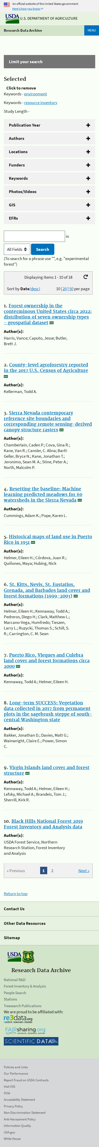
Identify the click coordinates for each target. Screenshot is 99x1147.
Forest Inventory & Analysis (25, 986)
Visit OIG (9, 1086)
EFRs (13, 218)
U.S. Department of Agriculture (48, 18)
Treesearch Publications (22, 1005)
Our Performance (16, 1073)
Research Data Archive (23, 30)
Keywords (18, 178)
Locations (18, 151)
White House (12, 1139)
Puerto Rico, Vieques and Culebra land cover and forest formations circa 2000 (47, 661)
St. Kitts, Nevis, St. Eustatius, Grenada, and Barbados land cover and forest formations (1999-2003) (47, 590)
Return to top (15, 893)
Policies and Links (16, 1067)
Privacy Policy (13, 1106)
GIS (12, 205)
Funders (17, 165)
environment (35, 94)
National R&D (14, 979)
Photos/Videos (23, 191)
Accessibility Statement (19, 1099)
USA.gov (9, 1132)
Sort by (23, 288)
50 (71, 288)
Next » (83, 870)
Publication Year (24, 125)
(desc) (34, 288)
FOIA (7, 1093)
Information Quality (17, 1125)
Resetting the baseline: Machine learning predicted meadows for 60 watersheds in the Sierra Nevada (43, 494)
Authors (16, 138)
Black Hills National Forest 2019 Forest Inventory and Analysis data (43, 824)
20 (65, 288)
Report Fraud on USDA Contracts (26, 1080)
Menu (92, 30)
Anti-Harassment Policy (20, 1119)
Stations (10, 999)
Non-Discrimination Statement (24, 1112)
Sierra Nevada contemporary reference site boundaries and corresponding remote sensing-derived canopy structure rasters (48, 421)
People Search (15, 992)
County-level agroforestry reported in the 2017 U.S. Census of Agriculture (46, 368)
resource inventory (40, 102)
